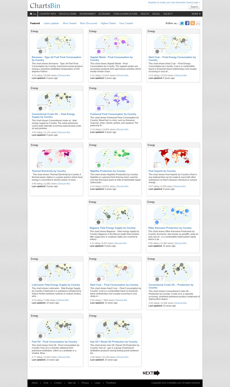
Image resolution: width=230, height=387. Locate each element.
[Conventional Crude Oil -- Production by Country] (173, 272)
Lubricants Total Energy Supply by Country (56, 284)
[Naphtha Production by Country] (115, 159)
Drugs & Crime (67, 14)
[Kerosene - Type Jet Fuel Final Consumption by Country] (56, 45)
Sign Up (72, 383)
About (35, 383)
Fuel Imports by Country (162, 171)
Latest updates (51, 23)
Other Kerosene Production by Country (170, 228)
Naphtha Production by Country (107, 171)
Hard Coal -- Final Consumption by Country (114, 284)
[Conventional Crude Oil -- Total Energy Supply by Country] (56, 102)
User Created (126, 23)
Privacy (85, 383)
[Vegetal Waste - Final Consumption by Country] (115, 45)
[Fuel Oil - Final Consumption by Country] (56, 329)
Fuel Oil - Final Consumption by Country (54, 341)
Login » (196, 2)
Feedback (111, 383)
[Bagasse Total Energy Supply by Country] (114, 215)
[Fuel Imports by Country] (173, 159)
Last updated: (39, 78)
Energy (34, 31)
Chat (45, 383)
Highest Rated (108, 23)
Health (145, 14)
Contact (58, 383)
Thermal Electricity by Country (49, 171)
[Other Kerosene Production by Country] (173, 215)
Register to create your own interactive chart (169, 2)
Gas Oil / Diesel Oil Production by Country (113, 341)
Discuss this (64, 75)
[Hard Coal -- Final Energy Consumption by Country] (173, 45)
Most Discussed (88, 23)
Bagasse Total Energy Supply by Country (112, 228)
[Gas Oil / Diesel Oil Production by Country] (115, 329)
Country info (48, 14)
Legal (97, 383)
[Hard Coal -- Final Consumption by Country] (115, 272)
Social (156, 14)
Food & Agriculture (125, 14)
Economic (105, 14)
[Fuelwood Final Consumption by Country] (115, 102)
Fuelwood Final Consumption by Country (113, 114)
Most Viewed (69, 23)
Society (168, 14)
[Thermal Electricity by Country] (56, 159)
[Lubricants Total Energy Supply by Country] (56, 272)
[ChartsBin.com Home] (45, 6)
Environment (88, 14)
